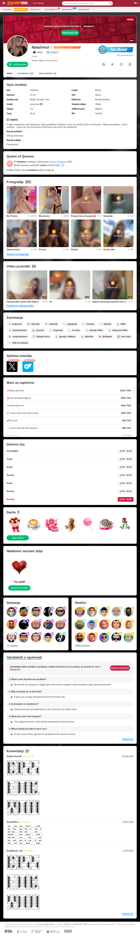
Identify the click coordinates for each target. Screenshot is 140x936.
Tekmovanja (66, 10)
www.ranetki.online (46, 924)
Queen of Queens (58, 162)
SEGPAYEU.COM (80, 924)
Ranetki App (83, 10)
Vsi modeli (7, 10)
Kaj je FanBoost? (125, 55)
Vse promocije (51, 10)
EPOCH (67, 924)
